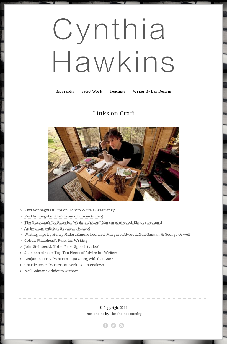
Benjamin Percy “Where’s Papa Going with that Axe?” (69, 259)
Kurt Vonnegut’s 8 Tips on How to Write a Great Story (69, 210)
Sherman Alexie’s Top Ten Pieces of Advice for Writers (70, 253)
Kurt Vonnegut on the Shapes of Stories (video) (63, 216)
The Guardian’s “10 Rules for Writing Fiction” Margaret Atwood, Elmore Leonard (93, 222)
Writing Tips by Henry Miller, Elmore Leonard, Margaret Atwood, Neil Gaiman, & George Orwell (107, 234)
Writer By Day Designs (152, 91)
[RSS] (121, 325)
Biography (65, 91)
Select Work (92, 91)
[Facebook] (105, 325)
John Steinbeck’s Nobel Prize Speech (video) (61, 247)
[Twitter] (113, 325)
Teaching (117, 91)
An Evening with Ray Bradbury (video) (57, 228)
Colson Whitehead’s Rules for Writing (55, 240)
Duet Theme (95, 314)
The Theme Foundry (126, 314)
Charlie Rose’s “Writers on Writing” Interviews (64, 265)
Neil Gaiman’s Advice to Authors (51, 271)
